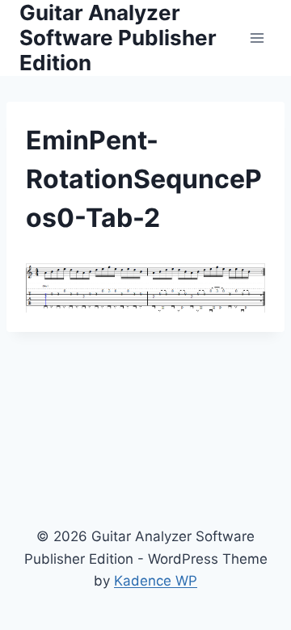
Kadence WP (155, 581)
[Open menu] (257, 37)
